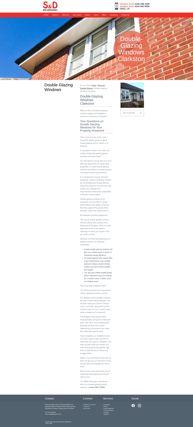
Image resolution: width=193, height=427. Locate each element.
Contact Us (125, 15)
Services (55, 15)
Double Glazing (86, 88)
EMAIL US (124, 9)
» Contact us (86, 406)
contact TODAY (96, 387)
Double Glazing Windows (58, 87)
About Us (65, 15)
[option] (96, 48)
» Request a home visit (89, 404)
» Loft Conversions (108, 410)
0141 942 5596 (142, 6)
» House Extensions (108, 408)
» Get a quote (86, 408)
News (96, 15)
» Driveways (106, 404)
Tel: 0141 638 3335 (50, 412)
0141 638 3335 (142, 4)
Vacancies (113, 15)
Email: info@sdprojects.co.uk (53, 414)
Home (46, 15)
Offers (104, 15)
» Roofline (106, 414)
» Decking (106, 412)
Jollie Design (48, 423)
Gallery (87, 15)
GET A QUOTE (129, 113)
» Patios (105, 406)
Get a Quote (77, 15)
